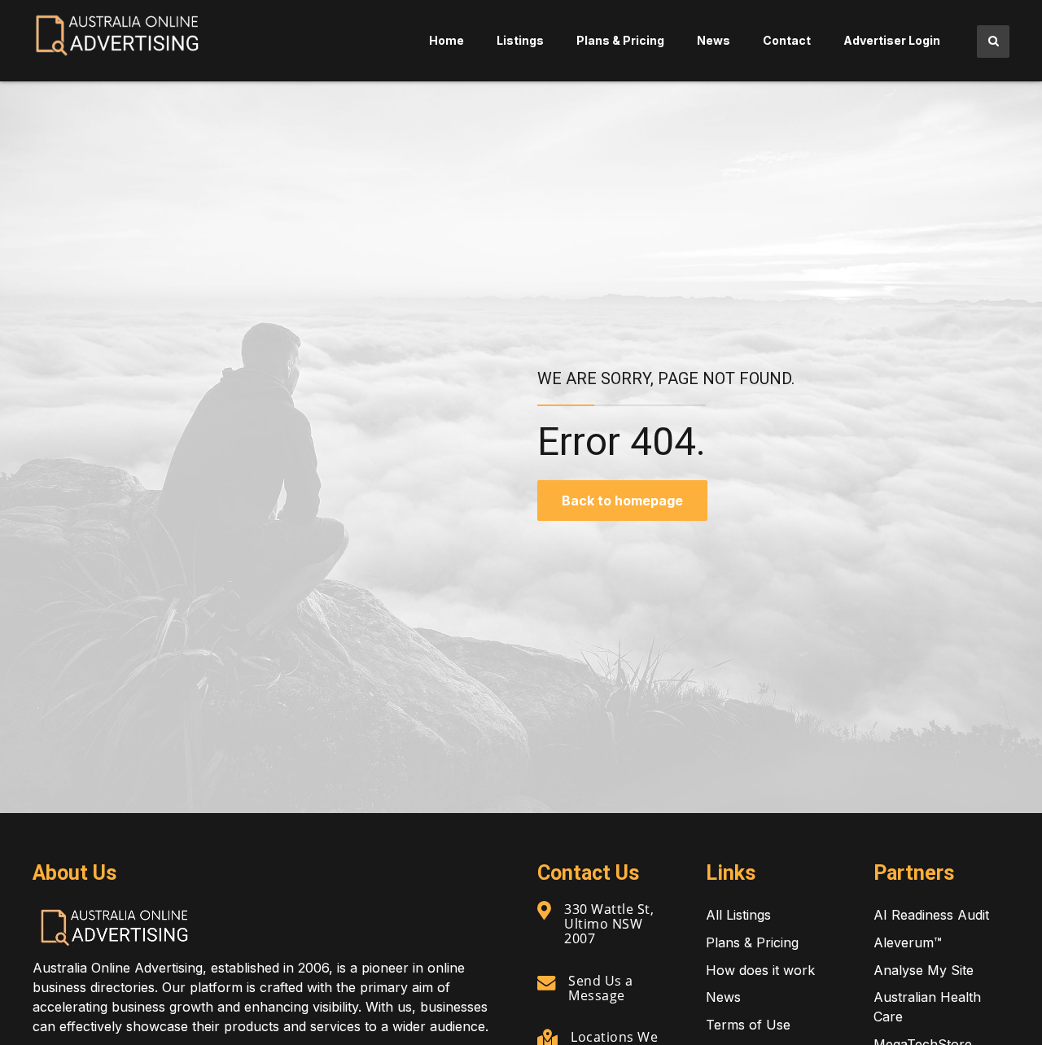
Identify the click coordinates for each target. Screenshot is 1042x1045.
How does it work (760, 970)
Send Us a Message (600, 988)
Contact (787, 40)
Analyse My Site (923, 970)
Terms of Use (748, 1025)
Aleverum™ (907, 942)
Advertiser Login (891, 40)
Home (446, 40)
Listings (520, 40)
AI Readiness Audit (931, 915)
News (713, 40)
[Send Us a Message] (546, 982)
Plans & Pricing (620, 40)
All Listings (738, 915)
